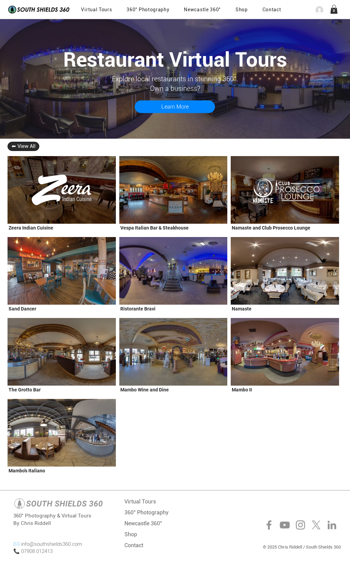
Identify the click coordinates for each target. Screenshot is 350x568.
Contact (133, 545)
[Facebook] (269, 525)
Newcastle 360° (143, 523)
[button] (271, 9)
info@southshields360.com (51, 544)
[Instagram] (300, 525)
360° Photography (146, 512)
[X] (316, 525)
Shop (130, 534)
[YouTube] (285, 525)
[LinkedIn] (332, 525)
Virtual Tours (140, 501)
